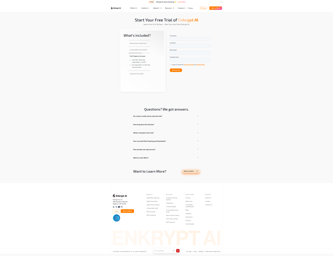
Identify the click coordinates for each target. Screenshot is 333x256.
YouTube (188, 251)
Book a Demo (127, 211)
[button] (133, 8)
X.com (195, 251)
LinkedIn (201, 251)
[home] (116, 8)
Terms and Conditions (212, 251)
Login (116, 211)
